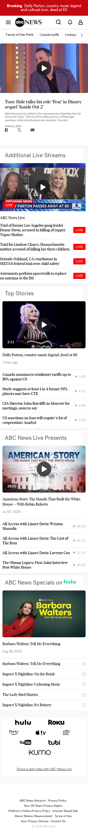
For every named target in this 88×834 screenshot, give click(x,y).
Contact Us (58, 821)
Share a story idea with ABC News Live (44, 769)
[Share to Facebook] (6, 130)
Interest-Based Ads (65, 811)
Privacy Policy (57, 801)
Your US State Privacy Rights (43, 806)
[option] (22, 35)
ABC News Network (33, 801)
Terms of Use (63, 816)
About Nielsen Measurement (34, 816)
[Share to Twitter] (19, 130)
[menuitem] (19, 35)
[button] (8, 22)
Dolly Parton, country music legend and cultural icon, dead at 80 (44, 7)
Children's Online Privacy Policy (29, 811)
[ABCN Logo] (28, 22)
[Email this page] (32, 130)
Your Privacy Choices (35, 821)
